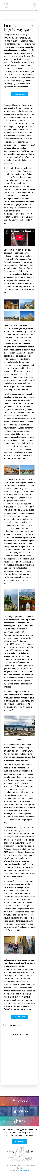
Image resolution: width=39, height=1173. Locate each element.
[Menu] (34, 5)
